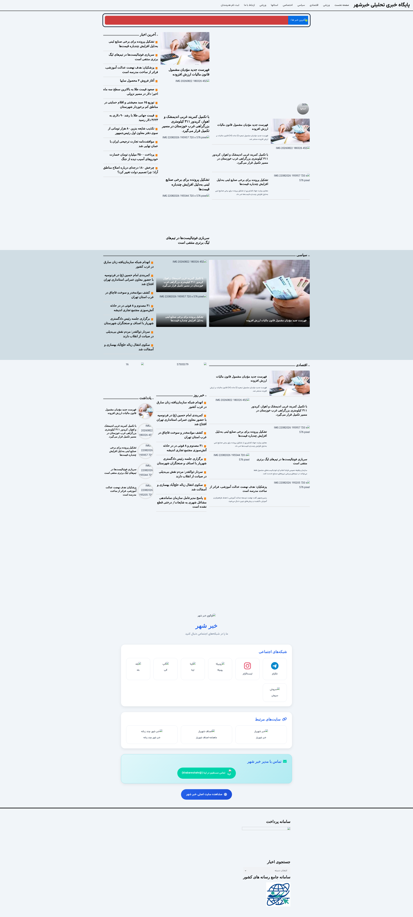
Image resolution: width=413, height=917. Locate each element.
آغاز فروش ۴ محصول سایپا (137, 80)
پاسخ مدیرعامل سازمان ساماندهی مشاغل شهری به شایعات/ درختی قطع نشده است (181, 502)
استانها (303, 108)
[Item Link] (261, 65)
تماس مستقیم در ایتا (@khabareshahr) (203, 773)
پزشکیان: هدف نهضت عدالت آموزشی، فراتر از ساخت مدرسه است (122, 20)
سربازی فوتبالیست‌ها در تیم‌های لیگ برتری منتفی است (186, 20)
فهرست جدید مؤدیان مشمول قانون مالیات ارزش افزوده (276, 320)
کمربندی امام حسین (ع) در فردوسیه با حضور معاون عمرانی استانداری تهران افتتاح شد (129, 279)
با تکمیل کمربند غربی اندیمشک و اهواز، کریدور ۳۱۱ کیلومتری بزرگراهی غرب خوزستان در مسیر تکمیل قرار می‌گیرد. (240, 158)
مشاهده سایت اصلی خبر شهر (204, 794)
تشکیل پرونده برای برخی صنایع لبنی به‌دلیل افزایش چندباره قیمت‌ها (251, 20)
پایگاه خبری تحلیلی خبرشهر (381, 5)
